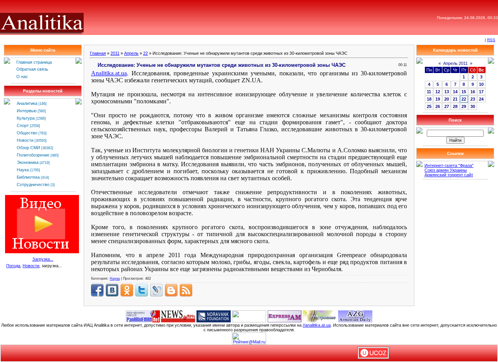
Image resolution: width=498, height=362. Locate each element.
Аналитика (27, 103)
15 (463, 91)
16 (472, 91)
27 (446, 106)
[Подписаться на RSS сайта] (186, 290)
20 (446, 99)
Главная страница (34, 62)
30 (472, 106)
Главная (98, 53)
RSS (491, 40)
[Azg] (355, 315)
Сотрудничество (33, 184)
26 (437, 106)
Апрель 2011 (455, 63)
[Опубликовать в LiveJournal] (156, 290)
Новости (25, 140)
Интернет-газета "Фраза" (448, 165)
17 (481, 91)
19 (437, 99)
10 (481, 84)
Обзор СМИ (28, 147)
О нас (22, 76)
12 (437, 91)
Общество (27, 133)
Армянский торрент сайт (448, 174)
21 (455, 99)
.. (109, 73)
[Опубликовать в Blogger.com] (171, 290)
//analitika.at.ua (317, 325)
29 (463, 106)
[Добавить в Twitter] (141, 290)
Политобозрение (33, 155)
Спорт (23, 125)
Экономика (28, 162)
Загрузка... (42, 259)
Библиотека (28, 177)
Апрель (131, 53)
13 (446, 91)
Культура (26, 118)
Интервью (27, 110)
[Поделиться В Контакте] (112, 290)
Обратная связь (32, 69)
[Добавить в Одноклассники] (127, 290)
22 (145, 53)
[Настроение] (320, 315)
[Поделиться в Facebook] (97, 290)
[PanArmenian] (143, 315)
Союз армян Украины (445, 170)
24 (481, 99)
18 (429, 99)
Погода (13, 265)
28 (455, 106)
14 (455, 91)
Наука (23, 169)
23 (472, 99)
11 (429, 91)
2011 (114, 53)
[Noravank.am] (213, 315)
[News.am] (178, 315)
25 (429, 106)
